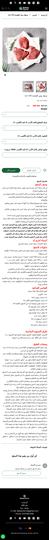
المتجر (34, 15)
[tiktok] (29, 3)
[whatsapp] (11, 3)
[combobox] (24, 114)
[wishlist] (6, 8)
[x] (15, 3)
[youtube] (24, 3)
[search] (9, 8)
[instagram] (33, 3)
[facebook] (38, 3)
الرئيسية (44, 15)
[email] (20, 3)
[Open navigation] (46, 8)
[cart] (2, 8)
